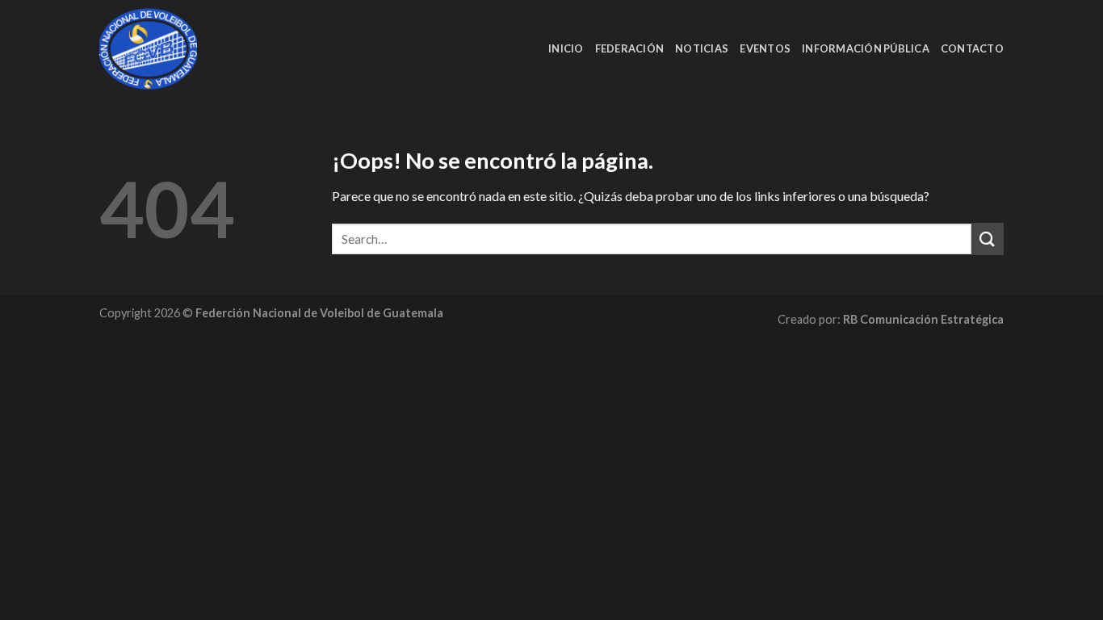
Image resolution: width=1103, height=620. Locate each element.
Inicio (566, 48)
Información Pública (865, 48)
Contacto (972, 48)
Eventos (765, 48)
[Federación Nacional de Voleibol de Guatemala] (180, 49)
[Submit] (987, 238)
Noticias (701, 48)
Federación (630, 48)
